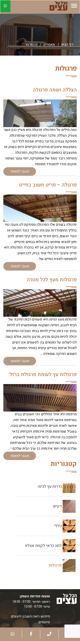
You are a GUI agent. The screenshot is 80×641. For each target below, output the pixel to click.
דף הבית (67, 44)
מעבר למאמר (19, 171)
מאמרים (49, 44)
